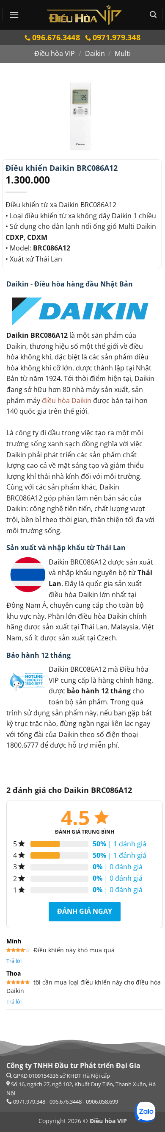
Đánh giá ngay (84, 911)
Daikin (95, 53)
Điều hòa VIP (54, 53)
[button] (14, 14)
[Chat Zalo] (145, 1112)
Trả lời (14, 961)
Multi (123, 53)
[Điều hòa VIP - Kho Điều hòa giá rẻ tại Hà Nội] (84, 15)
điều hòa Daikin (66, 400)
